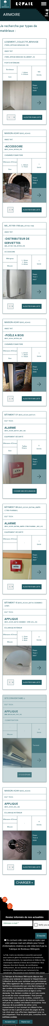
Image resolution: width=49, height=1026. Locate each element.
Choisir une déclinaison (24, 491)
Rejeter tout (25, 1022)
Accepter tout (10, 1022)
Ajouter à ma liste (32, 117)
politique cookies (9, 1017)
